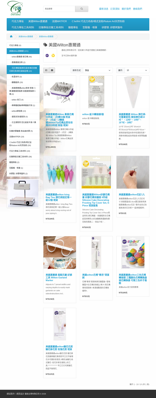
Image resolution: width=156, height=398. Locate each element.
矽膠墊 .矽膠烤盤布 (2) (18, 174)
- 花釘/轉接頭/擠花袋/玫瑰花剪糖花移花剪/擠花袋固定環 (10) (23, 69)
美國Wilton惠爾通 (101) (18, 51)
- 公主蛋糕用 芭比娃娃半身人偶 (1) (22, 124)
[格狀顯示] (52, 70)
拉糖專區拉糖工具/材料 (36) (20, 157)
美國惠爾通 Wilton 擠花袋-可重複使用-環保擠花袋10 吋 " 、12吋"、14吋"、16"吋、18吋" (132, 118)
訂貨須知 (115, 9)
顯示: (120, 70)
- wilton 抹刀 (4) (16, 100)
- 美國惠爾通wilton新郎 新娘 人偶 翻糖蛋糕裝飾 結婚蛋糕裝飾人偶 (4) (22, 91)
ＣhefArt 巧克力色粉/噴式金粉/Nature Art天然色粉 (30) (20, 144)
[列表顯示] (46, 70)
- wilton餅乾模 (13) (17, 111)
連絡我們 (137, 9)
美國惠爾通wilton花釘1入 (132, 194)
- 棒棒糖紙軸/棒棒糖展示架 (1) (22, 105)
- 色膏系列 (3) (15, 77)
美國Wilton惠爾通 (37, 21)
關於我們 (126, 9)
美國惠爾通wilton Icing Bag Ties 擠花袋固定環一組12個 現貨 (59, 197)
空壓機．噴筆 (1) (16, 168)
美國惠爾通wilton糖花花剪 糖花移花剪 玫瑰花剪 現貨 (59, 348)
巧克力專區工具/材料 (23, 27)
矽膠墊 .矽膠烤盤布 (112, 27)
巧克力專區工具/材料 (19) (19, 151)
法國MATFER (59, 21)
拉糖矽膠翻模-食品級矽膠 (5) (21, 131)
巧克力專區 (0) (15, 45)
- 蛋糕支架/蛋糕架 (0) (18, 117)
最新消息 (103, 9)
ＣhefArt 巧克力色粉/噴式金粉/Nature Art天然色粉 (98, 21)
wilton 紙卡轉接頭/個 (93, 114)
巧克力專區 (18, 21)
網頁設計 (20, 394)
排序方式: (77, 70)
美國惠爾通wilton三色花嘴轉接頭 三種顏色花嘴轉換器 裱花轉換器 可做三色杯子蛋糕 (133, 278)
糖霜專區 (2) (14, 162)
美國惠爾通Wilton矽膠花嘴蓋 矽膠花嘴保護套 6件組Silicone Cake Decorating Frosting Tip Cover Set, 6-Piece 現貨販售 (96, 200)
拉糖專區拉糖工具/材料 (51, 27)
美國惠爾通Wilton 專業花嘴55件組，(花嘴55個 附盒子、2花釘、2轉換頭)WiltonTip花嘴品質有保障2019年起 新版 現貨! (60, 120)
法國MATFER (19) (16, 137)
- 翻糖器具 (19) (16, 82)
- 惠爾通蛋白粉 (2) (17, 62)
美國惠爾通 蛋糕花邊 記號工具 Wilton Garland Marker (59, 277)
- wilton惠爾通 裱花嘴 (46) (20, 57)
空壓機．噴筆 (90, 27)
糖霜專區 (73, 27)
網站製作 (11, 394)
